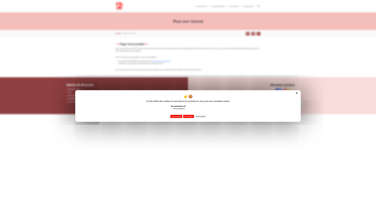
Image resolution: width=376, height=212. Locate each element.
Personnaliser (200, 116)
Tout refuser (188, 116)
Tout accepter (176, 116)
